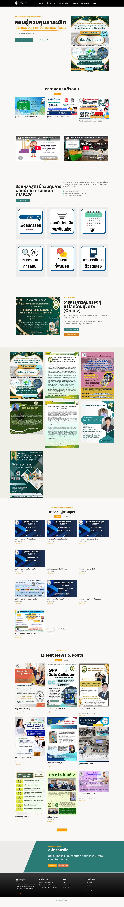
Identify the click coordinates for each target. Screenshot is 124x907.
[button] (73, 44)
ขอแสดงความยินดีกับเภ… (88, 709)
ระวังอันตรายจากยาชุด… (55, 763)
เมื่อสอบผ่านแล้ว (63, 3)
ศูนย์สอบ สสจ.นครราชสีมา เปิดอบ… (91, 121)
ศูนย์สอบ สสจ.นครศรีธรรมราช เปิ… (26, 599)
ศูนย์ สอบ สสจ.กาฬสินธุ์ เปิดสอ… (57, 569)
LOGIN (95, 3)
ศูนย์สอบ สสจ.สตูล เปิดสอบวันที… (25, 569)
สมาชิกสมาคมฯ (85, 3)
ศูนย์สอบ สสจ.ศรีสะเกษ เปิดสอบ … (90, 599)
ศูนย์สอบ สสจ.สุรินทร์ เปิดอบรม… (26, 117)
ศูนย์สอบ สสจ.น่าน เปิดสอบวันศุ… (25, 539)
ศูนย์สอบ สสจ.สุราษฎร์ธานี (87, 569)
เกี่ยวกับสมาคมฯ (50, 3)
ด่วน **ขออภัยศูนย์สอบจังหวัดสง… (26, 633)
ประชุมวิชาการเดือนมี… (23, 817)
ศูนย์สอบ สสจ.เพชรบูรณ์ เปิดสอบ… (90, 539)
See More (62, 830)
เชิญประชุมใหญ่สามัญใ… (23, 709)
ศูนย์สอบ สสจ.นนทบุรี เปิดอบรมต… (59, 117)
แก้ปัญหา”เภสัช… (53, 817)
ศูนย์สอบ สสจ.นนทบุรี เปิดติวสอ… (57, 629)
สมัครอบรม (89, 885)
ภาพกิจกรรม (74, 3)
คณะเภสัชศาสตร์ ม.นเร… (23, 758)
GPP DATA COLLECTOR (56, 709)
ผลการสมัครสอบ (90, 888)
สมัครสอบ (89, 882)
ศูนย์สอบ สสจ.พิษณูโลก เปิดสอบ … (58, 599)
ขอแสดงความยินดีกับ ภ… (87, 794)
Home (41, 3)
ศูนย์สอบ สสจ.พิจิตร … (87, 764)
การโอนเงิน (89, 891)
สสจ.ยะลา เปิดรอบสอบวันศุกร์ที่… (57, 539)
